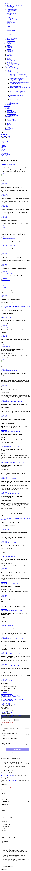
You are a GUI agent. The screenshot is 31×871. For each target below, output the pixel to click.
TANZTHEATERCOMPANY (11, 67)
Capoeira (9, 15)
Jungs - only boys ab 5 (12, 13)
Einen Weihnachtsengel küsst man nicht (19, 82)
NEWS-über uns (8, 116)
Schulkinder (6, 826)
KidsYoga (9, 21)
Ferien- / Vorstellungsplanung (14, 68)
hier (26, 859)
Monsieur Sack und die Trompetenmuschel (20, 87)
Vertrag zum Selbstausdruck (7, 775)
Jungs (4, 828)
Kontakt (19, 715)
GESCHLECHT (6, 799)
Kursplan (3, 149)
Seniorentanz (10, 62)
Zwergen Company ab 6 (12, 9)
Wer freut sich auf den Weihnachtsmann (19, 92)
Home (2, 157)
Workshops (5, 841)
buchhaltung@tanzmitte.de (7, 712)
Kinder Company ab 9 (12, 10)
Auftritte (5, 843)
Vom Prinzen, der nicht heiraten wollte (19, 76)
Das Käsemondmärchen (15, 84)
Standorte (3, 151)
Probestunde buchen (11, 111)
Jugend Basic (10, 37)
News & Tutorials (17, 157)
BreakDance (10, 27)
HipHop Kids (10, 18)
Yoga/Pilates (9, 59)
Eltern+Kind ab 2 (11, 6)
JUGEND (6, 25)
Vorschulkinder (7, 824)
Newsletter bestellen (5, 142)
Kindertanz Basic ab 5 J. (12, 7)
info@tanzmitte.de (5, 141)
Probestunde (5, 154)
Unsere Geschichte (11, 120)
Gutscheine (9, 127)
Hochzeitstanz (10, 66)
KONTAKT (7, 130)
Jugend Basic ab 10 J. (12, 19)
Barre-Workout (10, 46)
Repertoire (9, 70)
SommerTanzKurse (11, 112)
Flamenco (9, 53)
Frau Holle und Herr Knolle (16, 72)
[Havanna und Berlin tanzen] (8, 175)
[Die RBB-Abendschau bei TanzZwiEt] (10, 493)
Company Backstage (14, 100)
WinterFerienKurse (11, 114)
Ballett (8, 26)
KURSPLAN (7, 106)
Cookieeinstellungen (5, 717)
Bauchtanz (9, 47)
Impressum (3, 715)
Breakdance (9, 14)
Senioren (5, 834)
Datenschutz (13, 715)
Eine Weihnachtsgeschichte (16, 95)
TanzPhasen (9, 96)
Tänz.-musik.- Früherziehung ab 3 (15, 5)
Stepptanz (9, 23)
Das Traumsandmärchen (15, 80)
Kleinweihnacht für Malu (16, 79)
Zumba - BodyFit (11, 61)
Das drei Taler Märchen (15, 83)
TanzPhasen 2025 (14, 98)
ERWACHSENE (8, 43)
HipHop (9, 34)
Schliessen (3, 784)
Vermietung (9, 124)
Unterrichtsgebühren (11, 126)
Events (4, 845)
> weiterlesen (4, 173)
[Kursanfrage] (4, 195)
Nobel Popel (10, 88)
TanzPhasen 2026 (14, 99)
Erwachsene (9, 110)
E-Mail (9, 703)
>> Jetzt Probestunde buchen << (8, 155)
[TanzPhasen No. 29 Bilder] (7, 217)
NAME (4, 810)
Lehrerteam (9, 123)
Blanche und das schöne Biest (17, 78)
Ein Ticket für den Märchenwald (17, 91)
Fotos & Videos (10, 119)
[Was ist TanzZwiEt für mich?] (8, 478)
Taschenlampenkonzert (15, 86)
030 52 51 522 (4, 140)
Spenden (12, 102)
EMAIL (4, 794)
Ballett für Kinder (11, 11)
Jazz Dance (9, 35)
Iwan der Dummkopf (15, 94)
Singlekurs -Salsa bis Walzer (13, 65)
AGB (8, 715)
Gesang (8, 17)
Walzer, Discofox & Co (12, 38)
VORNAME (5, 804)
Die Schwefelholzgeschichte (16, 90)
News (8, 118)
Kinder (8, 107)
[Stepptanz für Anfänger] (7, 680)
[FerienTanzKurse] (5, 184)
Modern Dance (10, 39)
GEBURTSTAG (6, 815)
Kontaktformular (12, 780)
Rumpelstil (9, 71)
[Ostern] (15, 307)
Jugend (8, 108)
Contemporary (10, 31)
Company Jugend (11, 30)
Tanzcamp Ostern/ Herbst (13, 103)
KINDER (6, 3)
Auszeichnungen (11, 122)
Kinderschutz (10, 128)
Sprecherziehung (11, 22)
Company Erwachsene (12, 50)
